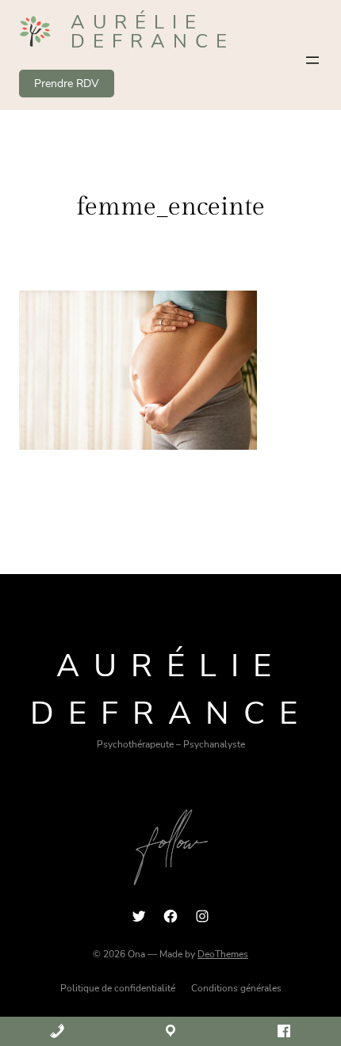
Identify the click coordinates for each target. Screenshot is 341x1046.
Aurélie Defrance (153, 32)
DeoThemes (222, 954)
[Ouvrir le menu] (312, 60)
